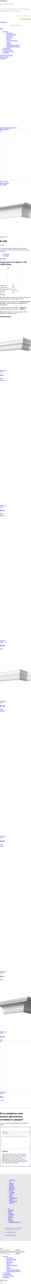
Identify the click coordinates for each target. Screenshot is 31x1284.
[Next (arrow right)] (2, 1283)
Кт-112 (2, 645)
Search (18, 1250)
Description (6, 254)
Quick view (3, 370)
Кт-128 (2, 706)
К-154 (2, 181)
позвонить (3, 58)
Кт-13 (2, 976)
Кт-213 (2, 1036)
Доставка (6, 255)
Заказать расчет (4, 57)
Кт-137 (2, 510)
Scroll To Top (3, 1280)
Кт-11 (2, 375)
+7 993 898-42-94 (25, 19)
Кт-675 (2, 841)
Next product (3, 184)
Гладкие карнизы (8, 127)
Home (1, 127)
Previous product (4, 129)
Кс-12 (2, 1097)
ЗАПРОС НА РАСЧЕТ (6, 55)
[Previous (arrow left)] (0, 1283)
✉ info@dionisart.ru (11, 1235)
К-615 (2, 237)
